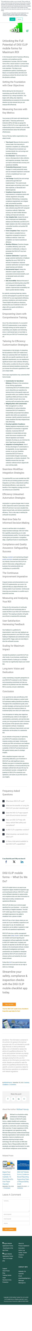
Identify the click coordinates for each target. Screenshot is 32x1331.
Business (27, 1082)
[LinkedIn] (22, 862)
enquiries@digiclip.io (24, 1278)
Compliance (5, 1084)
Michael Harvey (8, 1082)
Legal (4, 1277)
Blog (3, 1273)
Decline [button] (19, 19)
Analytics (21, 1255)
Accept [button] (12, 19)
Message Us (22, 1283)
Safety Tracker (22, 1252)
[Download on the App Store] (8, 1243)
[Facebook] (6, 862)
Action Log (21, 1250)
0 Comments (13, 1084)
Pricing (20, 1257)
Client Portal (6, 1271)
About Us (21, 1243)
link (10, 962)
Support (4, 1268)
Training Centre (6, 1275)
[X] (14, 862)
